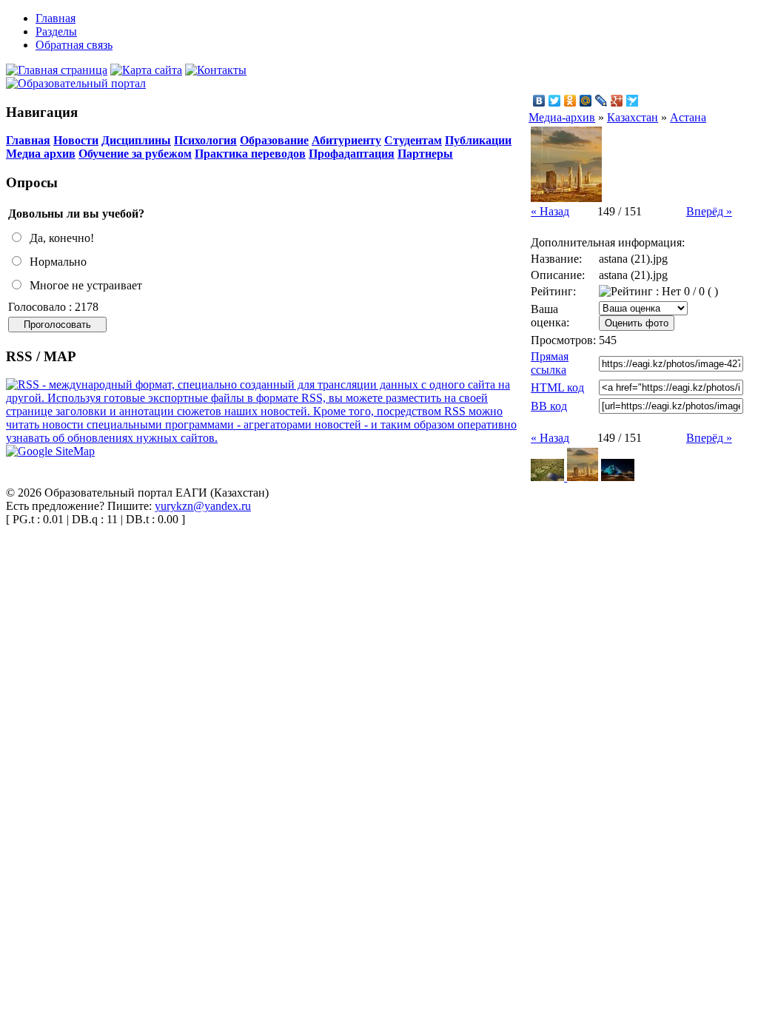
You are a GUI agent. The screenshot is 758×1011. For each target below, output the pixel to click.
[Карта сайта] (146, 70)
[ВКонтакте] (539, 100)
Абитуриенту (346, 140)
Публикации (478, 140)
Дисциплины (136, 140)
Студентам (413, 140)
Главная (28, 140)
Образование (274, 140)
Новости (75, 140)
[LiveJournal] (601, 100)
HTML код (557, 387)
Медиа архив (41, 153)
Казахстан (632, 117)
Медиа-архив (562, 117)
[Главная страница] (56, 70)
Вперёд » (709, 211)
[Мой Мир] (586, 100)
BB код (549, 406)
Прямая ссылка (549, 363)
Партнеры (425, 153)
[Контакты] (215, 70)
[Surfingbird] (632, 100)
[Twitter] (555, 100)
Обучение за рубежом (135, 153)
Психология (205, 140)
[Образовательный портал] (76, 83)
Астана (688, 117)
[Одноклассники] (570, 100)
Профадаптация (352, 153)
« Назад (550, 211)
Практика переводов (250, 153)
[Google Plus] (617, 100)
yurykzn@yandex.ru (203, 506)
